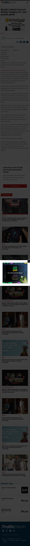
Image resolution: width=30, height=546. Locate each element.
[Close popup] (29, 261)
